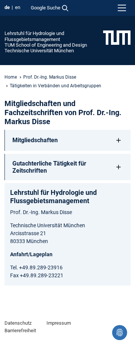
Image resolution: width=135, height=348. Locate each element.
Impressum (58, 323)
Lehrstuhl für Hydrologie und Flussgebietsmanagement (34, 36)
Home (10, 77)
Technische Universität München (39, 50)
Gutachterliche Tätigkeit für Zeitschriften (49, 167)
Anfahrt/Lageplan (31, 254)
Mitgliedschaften (35, 140)
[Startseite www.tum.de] (116, 37)
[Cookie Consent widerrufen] (119, 332)
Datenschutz (18, 323)
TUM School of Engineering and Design (45, 45)
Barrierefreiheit (20, 330)
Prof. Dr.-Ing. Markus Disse (49, 77)
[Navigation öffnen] (121, 8)
